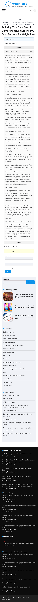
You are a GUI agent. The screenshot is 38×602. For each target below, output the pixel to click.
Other (5, 372)
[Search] (34, 10)
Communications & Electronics (13, 345)
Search (6, 279)
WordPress (6, 599)
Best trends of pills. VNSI (11, 395)
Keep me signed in (11, 268)
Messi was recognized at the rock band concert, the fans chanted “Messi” (24, 296)
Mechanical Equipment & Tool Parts (14, 369)
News (5, 541)
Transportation (7, 382)
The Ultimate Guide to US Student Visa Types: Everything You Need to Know (24, 317)
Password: (7, 262)
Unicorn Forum (19, 4)
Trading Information (9, 379)
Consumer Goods (8, 349)
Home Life (6, 355)
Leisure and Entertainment (12, 362)
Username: (8, 256)
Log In (8, 271)
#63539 (31, 51)
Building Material (8, 332)
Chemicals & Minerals (10, 339)
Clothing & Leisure (9, 342)
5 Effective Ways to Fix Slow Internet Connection (17, 454)
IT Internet (6, 359)
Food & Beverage (8, 352)
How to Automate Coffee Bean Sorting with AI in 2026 (19, 543)
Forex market (7, 399)
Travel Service (7, 385)
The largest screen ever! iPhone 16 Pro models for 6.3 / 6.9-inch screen (24, 306)
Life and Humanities (9, 365)
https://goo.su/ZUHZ (10, 419)
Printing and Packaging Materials (14, 375)
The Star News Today (10, 411)
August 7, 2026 (9, 545)
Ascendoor (18, 597)
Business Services (9, 335)
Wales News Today (9, 402)
